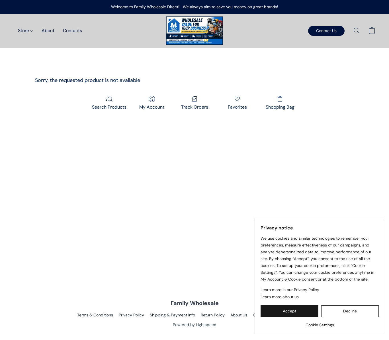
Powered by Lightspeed (194, 324)
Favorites (237, 107)
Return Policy (213, 315)
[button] (194, 30)
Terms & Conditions (95, 315)
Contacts (72, 31)
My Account (151, 107)
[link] (320, 322)
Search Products (109, 107)
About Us (238, 315)
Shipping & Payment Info (172, 315)
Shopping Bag (280, 107)
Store (24, 31)
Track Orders (194, 107)
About (48, 31)
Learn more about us (280, 296)
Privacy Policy (131, 315)
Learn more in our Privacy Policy (290, 289)
